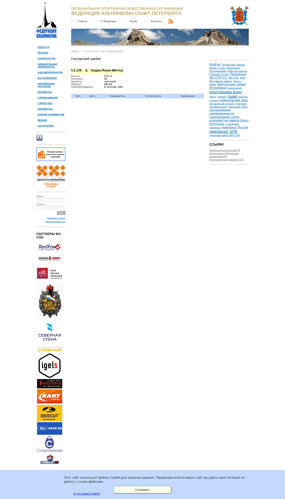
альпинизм (235, 87)
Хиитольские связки (231, 84)
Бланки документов (51, 114)
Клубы (133, 21)
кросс (212, 96)
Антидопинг (46, 126)
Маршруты (45, 92)
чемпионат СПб (223, 131)
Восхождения (47, 78)
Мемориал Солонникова (224, 69)
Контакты (156, 21)
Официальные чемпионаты (47, 65)
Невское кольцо (237, 71)
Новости (43, 47)
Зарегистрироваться (55, 221)
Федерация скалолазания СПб (226, 159)
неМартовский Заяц (233, 100)
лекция (222, 96)
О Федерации (108, 21)
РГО (224, 77)
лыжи (232, 96)
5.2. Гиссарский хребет (112, 51)
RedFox (214, 64)
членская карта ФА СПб (224, 135)
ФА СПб (234, 77)
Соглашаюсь (142, 489)
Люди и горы (217, 67)
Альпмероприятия (50, 72)
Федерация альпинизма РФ (224, 150)
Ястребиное (218, 87)
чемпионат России (235, 127)
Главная (82, 21)
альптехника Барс (225, 92)
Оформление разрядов (46, 85)
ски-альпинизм (220, 110)
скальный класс (238, 106)
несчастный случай (221, 103)
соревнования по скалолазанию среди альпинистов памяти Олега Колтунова (229, 119)
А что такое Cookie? (87, 493)
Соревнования (48, 97)
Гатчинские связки (233, 64)
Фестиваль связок (220, 81)
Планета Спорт (219, 74)
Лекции (42, 120)
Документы (45, 109)
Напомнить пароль (56, 218)
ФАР (242, 77)
